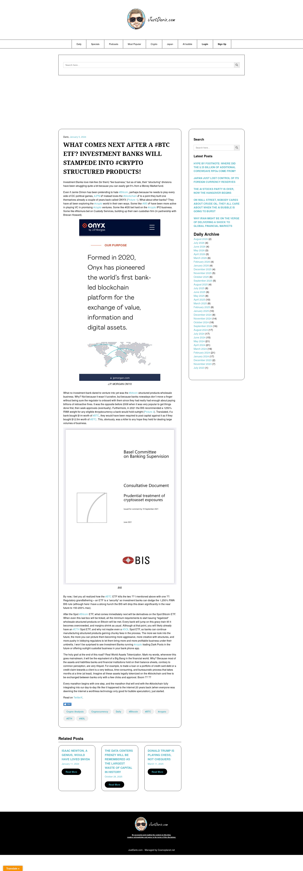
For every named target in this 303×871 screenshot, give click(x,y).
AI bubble (187, 44)
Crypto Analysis (75, 711)
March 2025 (200, 303)
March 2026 (200, 258)
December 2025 (203, 269)
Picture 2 (149, 411)
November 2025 (203, 273)
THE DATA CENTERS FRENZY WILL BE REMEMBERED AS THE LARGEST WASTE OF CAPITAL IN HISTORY (119, 761)
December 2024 (203, 314)
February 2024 (202, 352)
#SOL (125, 629)
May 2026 (199, 250)
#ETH (76, 629)
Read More (71, 771)
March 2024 (200, 349)
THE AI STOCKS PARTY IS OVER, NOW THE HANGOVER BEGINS (214, 191)
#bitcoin (133, 393)
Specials (95, 44)
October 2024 (201, 322)
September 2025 (203, 280)
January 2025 (201, 311)
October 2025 (201, 277)
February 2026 (202, 261)
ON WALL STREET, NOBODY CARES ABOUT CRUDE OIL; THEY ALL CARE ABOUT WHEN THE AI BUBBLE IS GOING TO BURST (217, 205)
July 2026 (199, 243)
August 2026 (201, 239)
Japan (170, 44)
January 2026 (201, 265)
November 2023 (203, 364)
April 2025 (199, 299)
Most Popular (134, 44)
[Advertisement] (151, 103)
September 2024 (203, 326)
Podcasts (113, 44)
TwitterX (78, 697)
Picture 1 (132, 199)
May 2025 (199, 296)
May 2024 (199, 341)
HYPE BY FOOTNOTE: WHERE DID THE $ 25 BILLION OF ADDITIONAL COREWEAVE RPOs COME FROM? (215, 167)
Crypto (154, 44)
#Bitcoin (123, 192)
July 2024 (199, 333)
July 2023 (199, 367)
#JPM (97, 196)
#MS (145, 203)
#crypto (98, 203)
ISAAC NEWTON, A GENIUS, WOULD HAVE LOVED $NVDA (76, 755)
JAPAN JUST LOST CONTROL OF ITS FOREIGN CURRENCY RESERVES (216, 180)
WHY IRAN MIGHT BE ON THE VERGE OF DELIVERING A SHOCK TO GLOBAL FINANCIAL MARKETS (216, 222)
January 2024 (201, 356)
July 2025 (199, 288)
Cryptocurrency (99, 711)
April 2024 (199, 345)
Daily (79, 44)
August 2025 (201, 284)
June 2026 (199, 246)
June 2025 (199, 292)
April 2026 (199, 254)
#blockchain (130, 196)
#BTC (96, 415)
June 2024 (199, 337)
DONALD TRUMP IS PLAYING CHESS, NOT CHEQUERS (161, 755)
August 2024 (201, 330)
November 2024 (203, 318)
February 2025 (202, 307)
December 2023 (203, 360)
